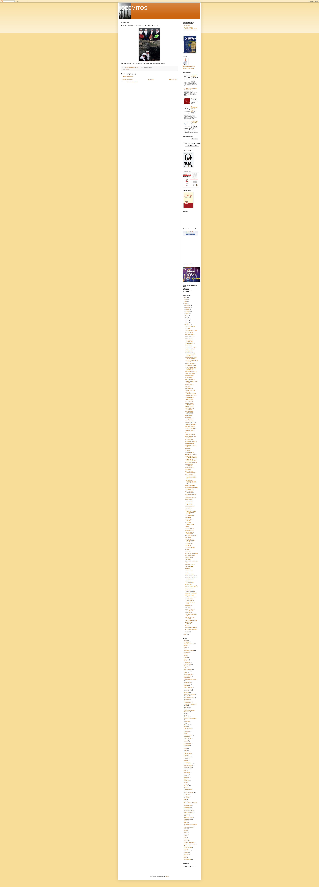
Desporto (186, 685)
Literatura (186, 752)
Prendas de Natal (188, 805)
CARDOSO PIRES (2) (190, 434)
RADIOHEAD (188, 448)
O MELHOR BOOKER (190, 390)
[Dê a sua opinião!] (146, 67)
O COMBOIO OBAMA (190, 506)
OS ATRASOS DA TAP (190, 564)
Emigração (186, 699)
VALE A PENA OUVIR (190, 349)
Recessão (186, 814)
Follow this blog (190, 234)
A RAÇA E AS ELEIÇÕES (190, 454)
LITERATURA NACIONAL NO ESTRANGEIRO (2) (191, 457)
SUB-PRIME (188, 517)
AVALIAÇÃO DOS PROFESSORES (189, 492)
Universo (186, 852)
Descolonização (187, 676)
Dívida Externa (187, 689)
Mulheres (186, 774)
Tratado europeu (188, 847)
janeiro (187, 632)
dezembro (187, 305)
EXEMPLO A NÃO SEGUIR (191, 330)
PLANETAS (187, 450)
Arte (185, 649)
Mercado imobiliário (188, 765)
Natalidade (186, 777)
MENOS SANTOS (189, 439)
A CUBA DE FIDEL (189, 421)
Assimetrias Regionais (189, 650)
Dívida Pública (187, 690)
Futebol (185, 730)
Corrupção (186, 665)
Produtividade (187, 809)
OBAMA (187, 526)
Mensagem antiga (173, 79)
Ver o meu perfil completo (188, 68)
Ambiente (186, 645)
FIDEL (186, 432)
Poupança (186, 797)
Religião (186, 821)
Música (185, 775)
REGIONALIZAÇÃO (189, 452)
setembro (187, 311)
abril (186, 320)
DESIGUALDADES (189, 397)
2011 (185, 297)
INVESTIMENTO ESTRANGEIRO (189, 599)
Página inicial (151, 79)
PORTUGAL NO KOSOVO (191, 535)
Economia (186, 692)
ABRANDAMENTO (189, 384)
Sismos (185, 832)
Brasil (185, 655)
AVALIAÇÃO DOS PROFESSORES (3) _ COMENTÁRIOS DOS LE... (190, 476)
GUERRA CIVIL (188, 612)
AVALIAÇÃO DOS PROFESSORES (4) (190, 472)
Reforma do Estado (188, 817)
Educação (186, 695)
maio (186, 319)
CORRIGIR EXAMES (190, 547)
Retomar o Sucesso (188, 827)
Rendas (186, 822)
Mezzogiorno (187, 769)
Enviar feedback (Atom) (132, 82)
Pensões (186, 784)
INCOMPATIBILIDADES (190, 498)
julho (186, 315)
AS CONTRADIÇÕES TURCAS (190, 618)
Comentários (187, 662)
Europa (185, 715)
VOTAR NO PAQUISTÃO (190, 424)
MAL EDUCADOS (189, 401)
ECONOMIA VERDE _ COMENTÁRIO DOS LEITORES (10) (190, 354)
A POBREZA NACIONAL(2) (191, 371)
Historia (185, 733)
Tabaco (185, 835)
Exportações (187, 717)
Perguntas (186, 785)
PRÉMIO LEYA (188, 415)
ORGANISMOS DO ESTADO (190, 30)
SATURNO (187, 568)
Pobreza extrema (188, 789)
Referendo (186, 815)
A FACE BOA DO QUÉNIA (191, 462)
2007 (185, 634)
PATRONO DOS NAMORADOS (189, 500)
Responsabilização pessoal (190, 824)
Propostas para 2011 (188, 812)
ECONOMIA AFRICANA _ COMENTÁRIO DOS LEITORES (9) (191, 368)
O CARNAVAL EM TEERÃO (191, 586)
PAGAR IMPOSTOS (189, 530)
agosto (187, 313)
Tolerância (186, 839)
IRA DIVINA (187, 386)
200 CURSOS (188, 584)
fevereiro (187, 324)
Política (185, 791)
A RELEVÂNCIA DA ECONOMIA (189, 409)
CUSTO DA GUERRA (190, 326)
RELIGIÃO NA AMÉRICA (190, 363)
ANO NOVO (188, 537)
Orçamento (186, 780)
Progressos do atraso (189, 810)
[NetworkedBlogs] (190, 231)
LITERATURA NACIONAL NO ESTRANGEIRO (191, 460)
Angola (185, 647)
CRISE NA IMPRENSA (190, 485)
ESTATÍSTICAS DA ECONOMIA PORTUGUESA (190, 28)
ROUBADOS (188, 522)
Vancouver (186, 854)
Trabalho (186, 840)
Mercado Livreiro (188, 767)
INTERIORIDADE (189, 557)
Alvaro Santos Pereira (189, 66)
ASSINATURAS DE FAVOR (191, 627)
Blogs (185, 654)
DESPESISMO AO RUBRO (194, 75)
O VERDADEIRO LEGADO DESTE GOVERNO (194, 109)
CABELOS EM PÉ (189, 399)
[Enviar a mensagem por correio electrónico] (142, 67)
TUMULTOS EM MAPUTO (191, 576)
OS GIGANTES (188, 605)
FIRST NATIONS (189, 388)
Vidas (185, 856)
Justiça (185, 748)
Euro (185, 713)
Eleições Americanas (188, 697)
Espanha (186, 709)
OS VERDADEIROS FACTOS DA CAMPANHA (190, 89)
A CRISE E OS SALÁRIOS (191, 629)
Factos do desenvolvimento (190, 718)
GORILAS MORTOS (189, 515)
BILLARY (187, 549)
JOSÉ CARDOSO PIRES (190, 597)
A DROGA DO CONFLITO (191, 441)
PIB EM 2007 (188, 469)
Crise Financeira (187, 669)
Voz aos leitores (187, 859)
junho (186, 317)
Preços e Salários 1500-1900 (190, 802)
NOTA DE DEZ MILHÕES (190, 422)
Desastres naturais (188, 674)
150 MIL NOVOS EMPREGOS (189, 465)
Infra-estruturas (187, 743)
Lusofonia (186, 758)
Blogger (167, 876)
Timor (185, 837)
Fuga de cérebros (188, 728)
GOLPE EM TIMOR (189, 524)
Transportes (186, 845)
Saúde (185, 829)
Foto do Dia (127, 69)
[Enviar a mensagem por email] (144, 67)
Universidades (187, 851)
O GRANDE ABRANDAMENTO (190, 590)
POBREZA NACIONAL (190, 373)
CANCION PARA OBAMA (191, 395)
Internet (185, 747)
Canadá (186, 657)
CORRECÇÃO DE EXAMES (189, 520)
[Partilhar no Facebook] (149, 67)
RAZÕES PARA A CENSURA (194, 122)
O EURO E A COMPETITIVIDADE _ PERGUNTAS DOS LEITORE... (190, 511)
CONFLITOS (188, 551)
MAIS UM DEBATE (189, 406)
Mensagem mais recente (127, 79)
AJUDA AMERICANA (190, 343)
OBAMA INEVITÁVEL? (190, 430)
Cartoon (186, 659)
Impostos (186, 740)
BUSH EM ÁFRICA (189, 443)
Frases (185, 726)
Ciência (185, 660)
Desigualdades (187, 682)
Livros (185, 755)
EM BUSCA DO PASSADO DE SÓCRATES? (191, 578)
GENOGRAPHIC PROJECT (191, 487)
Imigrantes (186, 736)
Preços (185, 801)
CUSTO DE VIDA (189, 351)
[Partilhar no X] (147, 67)
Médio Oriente (187, 762)
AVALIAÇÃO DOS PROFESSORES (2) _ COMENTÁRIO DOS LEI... (190, 482)
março (186, 322)
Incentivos (186, 741)
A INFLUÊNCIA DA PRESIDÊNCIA (189, 533)
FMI (185, 723)
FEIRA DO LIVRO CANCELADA (189, 340)
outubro (187, 309)
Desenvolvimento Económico (190, 679)
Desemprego (187, 677)
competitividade (187, 664)
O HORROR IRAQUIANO (191, 620)
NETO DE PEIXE (189, 570)
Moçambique (187, 772)
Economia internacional (189, 694)
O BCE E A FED (188, 338)
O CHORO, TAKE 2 (189, 595)
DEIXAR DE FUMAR (189, 336)
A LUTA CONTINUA (189, 574)
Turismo (186, 849)
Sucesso (186, 834)
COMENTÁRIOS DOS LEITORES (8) (190, 610)
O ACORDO (188, 545)
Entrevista (186, 707)
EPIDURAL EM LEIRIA (190, 426)
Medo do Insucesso (188, 763)
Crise (185, 667)
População (186, 794)
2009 (185, 301)
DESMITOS (134, 8)
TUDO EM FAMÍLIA (189, 375)
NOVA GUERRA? (189, 377)
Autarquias (186, 652)
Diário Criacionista (188, 687)
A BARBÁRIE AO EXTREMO (189, 623)
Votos (185, 857)
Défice (185, 672)
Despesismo (187, 684)
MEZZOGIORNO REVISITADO (189, 503)
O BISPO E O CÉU (189, 528)
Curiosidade (187, 671)
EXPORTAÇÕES (189, 543)
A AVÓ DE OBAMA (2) (190, 379)
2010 (185, 299)
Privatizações (187, 807)
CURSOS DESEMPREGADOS (190, 393)
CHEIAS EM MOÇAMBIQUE (189, 418)
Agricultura (186, 642)
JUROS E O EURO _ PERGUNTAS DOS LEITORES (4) (190, 540)
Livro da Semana (188, 753)
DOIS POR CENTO (189, 489)
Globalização (187, 731)
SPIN (186, 572)
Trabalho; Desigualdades (189, 844)
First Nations (187, 721)
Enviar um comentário (128, 76)
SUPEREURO (188, 345)
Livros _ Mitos (187, 757)
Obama (185, 779)
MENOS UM (188, 559)
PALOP (185, 782)
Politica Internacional (188, 792)
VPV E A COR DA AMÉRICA (191, 553)
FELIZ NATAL (194, 98)
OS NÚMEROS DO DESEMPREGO (189, 404)
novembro (187, 307)
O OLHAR (187, 328)
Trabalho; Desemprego (189, 842)
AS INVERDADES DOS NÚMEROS (190, 437)
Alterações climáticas (189, 643)
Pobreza (186, 787)
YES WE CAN (188, 607)
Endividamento (187, 702)
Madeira (186, 760)
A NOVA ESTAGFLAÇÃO (190, 347)
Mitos (185, 770)
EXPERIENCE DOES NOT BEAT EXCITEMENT (191, 358)
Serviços (186, 830)
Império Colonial (187, 738)
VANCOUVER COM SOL (190, 428)
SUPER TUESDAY (189, 588)
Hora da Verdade (188, 735)
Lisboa (185, 750)
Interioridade (187, 745)
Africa (185, 640)
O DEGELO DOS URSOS (191, 593)
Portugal (186, 796)
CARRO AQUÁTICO (189, 467)
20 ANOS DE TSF (189, 332)
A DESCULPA (188, 508)
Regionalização (187, 819)
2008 (185, 303)
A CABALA (187, 625)
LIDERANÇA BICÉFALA (190, 365)
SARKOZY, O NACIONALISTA (189, 582)
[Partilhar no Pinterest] (151, 67)
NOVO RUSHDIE (189, 566)
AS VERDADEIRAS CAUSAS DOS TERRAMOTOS (189, 413)
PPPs (185, 799)
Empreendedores (188, 701)
